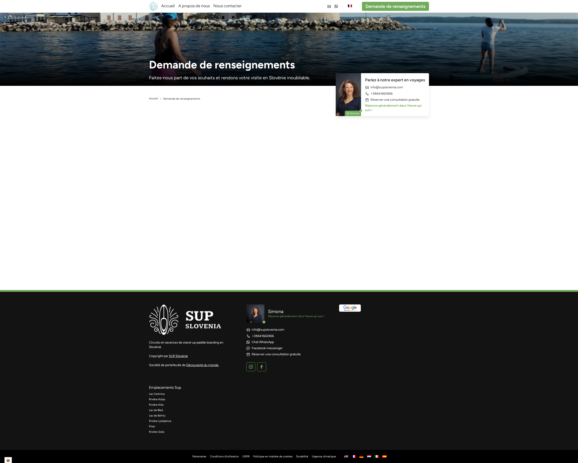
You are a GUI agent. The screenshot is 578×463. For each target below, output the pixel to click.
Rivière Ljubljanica (160, 421)
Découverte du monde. (202, 365)
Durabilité (302, 456)
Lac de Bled (156, 410)
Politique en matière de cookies (273, 456)
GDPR (246, 456)
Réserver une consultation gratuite (395, 100)
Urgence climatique (324, 456)
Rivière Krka (156, 404)
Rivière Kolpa (157, 399)
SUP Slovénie (178, 356)
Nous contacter (227, 5)
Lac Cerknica (157, 393)
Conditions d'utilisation (224, 456)
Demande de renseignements (395, 6)
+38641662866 (382, 94)
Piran (152, 426)
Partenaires (199, 456)
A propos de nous (194, 5)
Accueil (168, 5)
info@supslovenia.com (387, 87)
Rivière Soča (156, 431)
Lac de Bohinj (157, 415)
